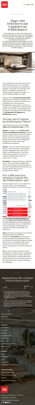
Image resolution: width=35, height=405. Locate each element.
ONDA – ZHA (4, 341)
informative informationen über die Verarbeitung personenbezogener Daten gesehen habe (17, 293)
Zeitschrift (4, 333)
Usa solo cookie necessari (17, 215)
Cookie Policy (13, 397)
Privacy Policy (5, 397)
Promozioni (4, 330)
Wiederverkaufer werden (8, 372)
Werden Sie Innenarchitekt (8, 375)
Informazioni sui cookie (21, 205)
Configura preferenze (17, 211)
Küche (3, 354)
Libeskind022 (4, 338)
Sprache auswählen (24, 4)
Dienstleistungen (6, 346)
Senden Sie (26, 287)
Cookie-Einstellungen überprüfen (10, 400)
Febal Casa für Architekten (8, 380)
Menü (28, 5)
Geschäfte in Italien (6, 335)
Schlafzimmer (9, 83)
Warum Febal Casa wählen (8, 344)
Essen (2, 359)
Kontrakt (3, 378)
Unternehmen (5, 327)
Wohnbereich (5, 356)
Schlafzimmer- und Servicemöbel (10, 365)
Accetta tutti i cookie (17, 208)
